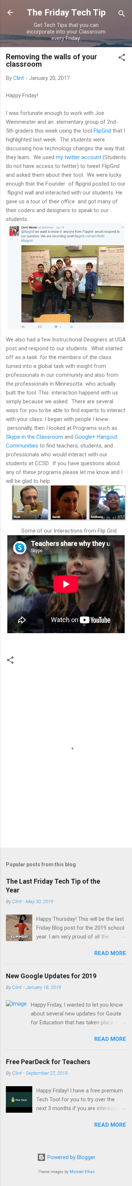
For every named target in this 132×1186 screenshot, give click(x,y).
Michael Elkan (82, 1171)
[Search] (121, 15)
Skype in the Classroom (34, 437)
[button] (121, 58)
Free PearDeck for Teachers (48, 1062)
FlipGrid (102, 130)
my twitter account (78, 157)
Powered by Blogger (70, 1157)
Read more (110, 953)
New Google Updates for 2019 (51, 976)
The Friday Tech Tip (66, 12)
